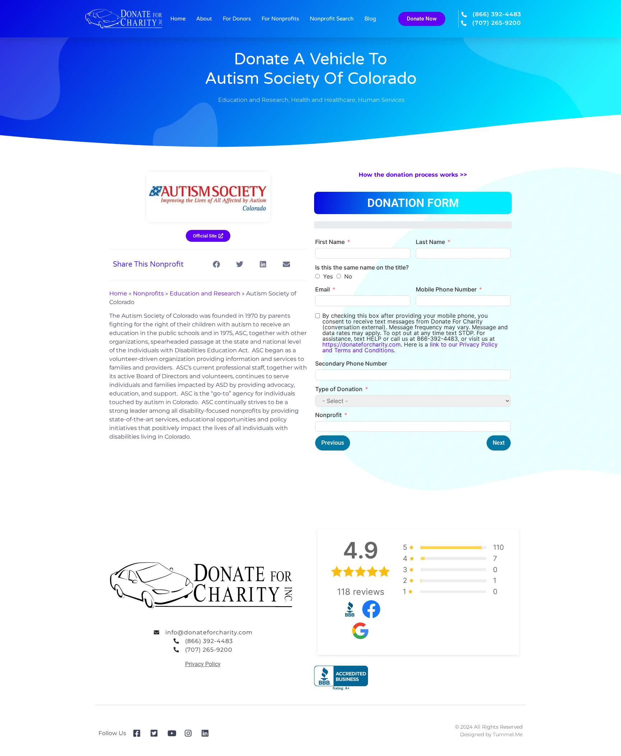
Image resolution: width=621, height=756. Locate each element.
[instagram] (191, 733)
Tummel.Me (508, 734)
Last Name (430, 241)
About (204, 18)
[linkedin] (207, 733)
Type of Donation (339, 389)
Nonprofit (328, 414)
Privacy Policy (203, 664)
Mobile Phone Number (446, 289)
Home (177, 18)
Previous (332, 442)
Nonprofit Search (332, 18)
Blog (370, 18)
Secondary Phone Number (351, 363)
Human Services (381, 99)
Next (499, 442)
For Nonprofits (280, 18)
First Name (330, 241)
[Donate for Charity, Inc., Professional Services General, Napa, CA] (341, 678)
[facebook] (139, 733)
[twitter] (156, 733)
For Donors (237, 18)
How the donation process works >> (413, 174)
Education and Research (253, 99)
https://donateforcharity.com (361, 344)
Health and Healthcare (323, 99)
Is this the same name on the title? (362, 267)
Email (322, 289)
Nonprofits (148, 293)
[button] (216, 265)
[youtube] (173, 733)
